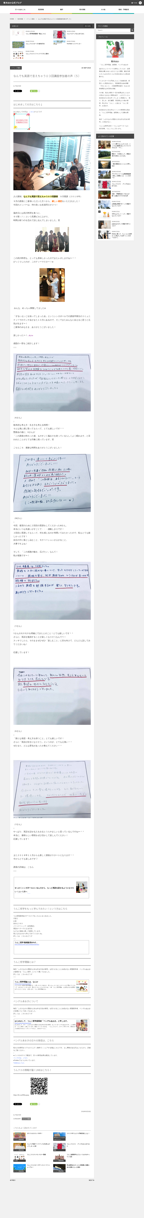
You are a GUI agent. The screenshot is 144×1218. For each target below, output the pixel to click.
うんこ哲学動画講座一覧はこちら (36, 33)
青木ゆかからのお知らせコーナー (59, 1138)
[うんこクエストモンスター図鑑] (19, 1158)
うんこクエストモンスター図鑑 (36, 1154)
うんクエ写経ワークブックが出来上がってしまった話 (38, 1145)
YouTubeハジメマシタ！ (74, 43)
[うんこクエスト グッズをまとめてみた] (59, 1147)
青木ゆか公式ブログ (12, 3)
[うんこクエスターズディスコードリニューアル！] (19, 1168)
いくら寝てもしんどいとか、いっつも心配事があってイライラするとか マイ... (121, 146)
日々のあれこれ (20, 9)
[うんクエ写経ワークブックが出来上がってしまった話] (19, 1147)
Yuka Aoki (18, 86)
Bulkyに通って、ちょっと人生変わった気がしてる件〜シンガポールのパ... (122, 235)
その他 (103, 9)
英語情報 (41, 9)
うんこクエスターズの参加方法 (35, 43)
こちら (31, 112)
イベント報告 (16, 68)
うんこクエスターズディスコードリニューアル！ (38, 1166)
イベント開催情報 (19, 1139)
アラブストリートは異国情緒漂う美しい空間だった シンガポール (121, 176)
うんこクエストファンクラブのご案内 (37, 53)
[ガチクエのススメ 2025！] (19, 1136)
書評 (61, 9)
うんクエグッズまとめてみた (75, 33)
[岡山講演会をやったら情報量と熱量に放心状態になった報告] (59, 1168)
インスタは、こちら (20, 1058)
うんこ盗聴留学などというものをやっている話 (78, 1155)
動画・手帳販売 (124, 9)
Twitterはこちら (18, 1063)
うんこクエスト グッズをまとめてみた (78, 1145)
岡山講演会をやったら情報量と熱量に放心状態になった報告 (78, 1166)
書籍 (55, 1150)
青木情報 (82, 9)
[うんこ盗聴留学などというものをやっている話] (59, 1158)
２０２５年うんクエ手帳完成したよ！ (78, 1133)
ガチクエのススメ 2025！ (35, 1133)
